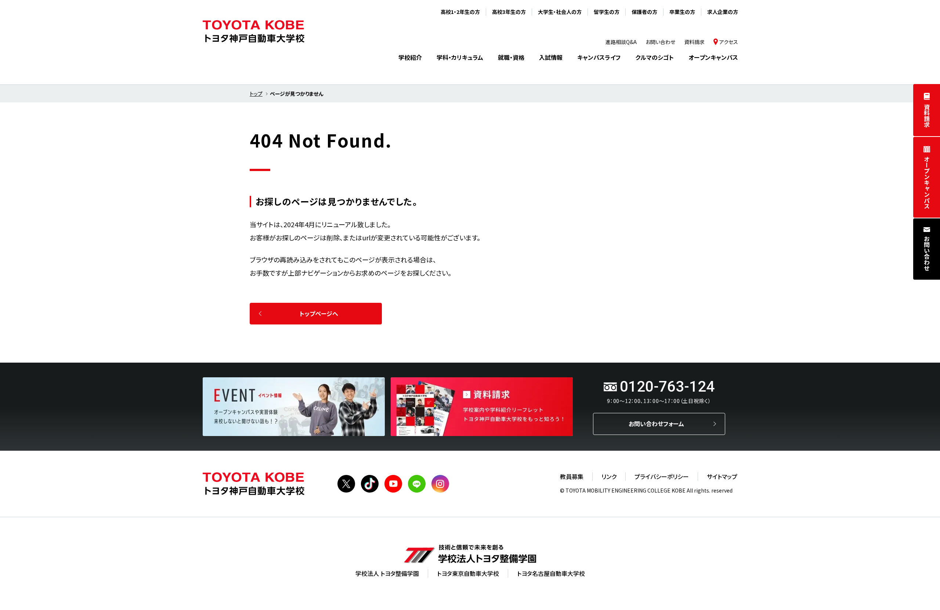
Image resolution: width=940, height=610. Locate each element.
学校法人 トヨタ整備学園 (387, 573)
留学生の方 (606, 11)
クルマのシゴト (654, 57)
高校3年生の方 (509, 11)
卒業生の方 (682, 11)
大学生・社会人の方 (560, 11)
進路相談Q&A (621, 42)
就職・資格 (511, 57)
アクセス (728, 42)
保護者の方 (644, 11)
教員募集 (571, 476)
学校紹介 (410, 57)
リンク (609, 476)
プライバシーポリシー (661, 476)
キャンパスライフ (599, 57)
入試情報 (551, 57)
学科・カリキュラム (460, 57)
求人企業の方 (722, 11)
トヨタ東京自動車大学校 (468, 573)
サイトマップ (722, 476)
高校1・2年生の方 (460, 11)
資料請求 (926, 115)
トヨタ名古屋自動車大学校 (551, 573)
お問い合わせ (926, 253)
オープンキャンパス (926, 182)
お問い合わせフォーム (656, 423)
